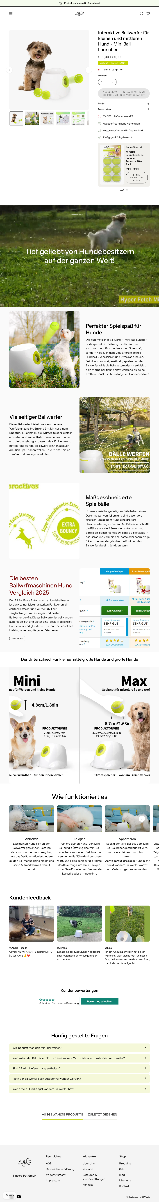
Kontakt (124, 1186)
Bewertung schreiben (99, 1001)
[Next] (89, 70)
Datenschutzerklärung (60, 1169)
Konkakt (88, 1184)
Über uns (125, 1180)
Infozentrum (90, 1156)
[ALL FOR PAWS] (79, 13)
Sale (122, 1169)
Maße (101, 103)
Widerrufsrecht (56, 1174)
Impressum (53, 1180)
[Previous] (9, 70)
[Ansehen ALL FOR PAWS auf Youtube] (18, 1197)
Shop (122, 1156)
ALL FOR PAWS (141, 1197)
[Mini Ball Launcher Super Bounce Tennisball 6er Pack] (112, 165)
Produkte (125, 1163)
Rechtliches (53, 1156)
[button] (141, 13)
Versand (88, 1169)
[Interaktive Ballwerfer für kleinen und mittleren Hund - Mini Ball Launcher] (16, 118)
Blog (122, 1174)
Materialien (104, 109)
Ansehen (17, 638)
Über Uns (89, 1163)
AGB (49, 1163)
